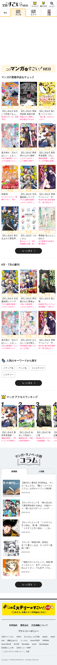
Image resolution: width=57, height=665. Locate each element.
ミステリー (8, 374)
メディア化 (8, 367)
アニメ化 (22, 367)
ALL (5, 12)
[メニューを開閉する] (52, 4)
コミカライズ (38, 367)
